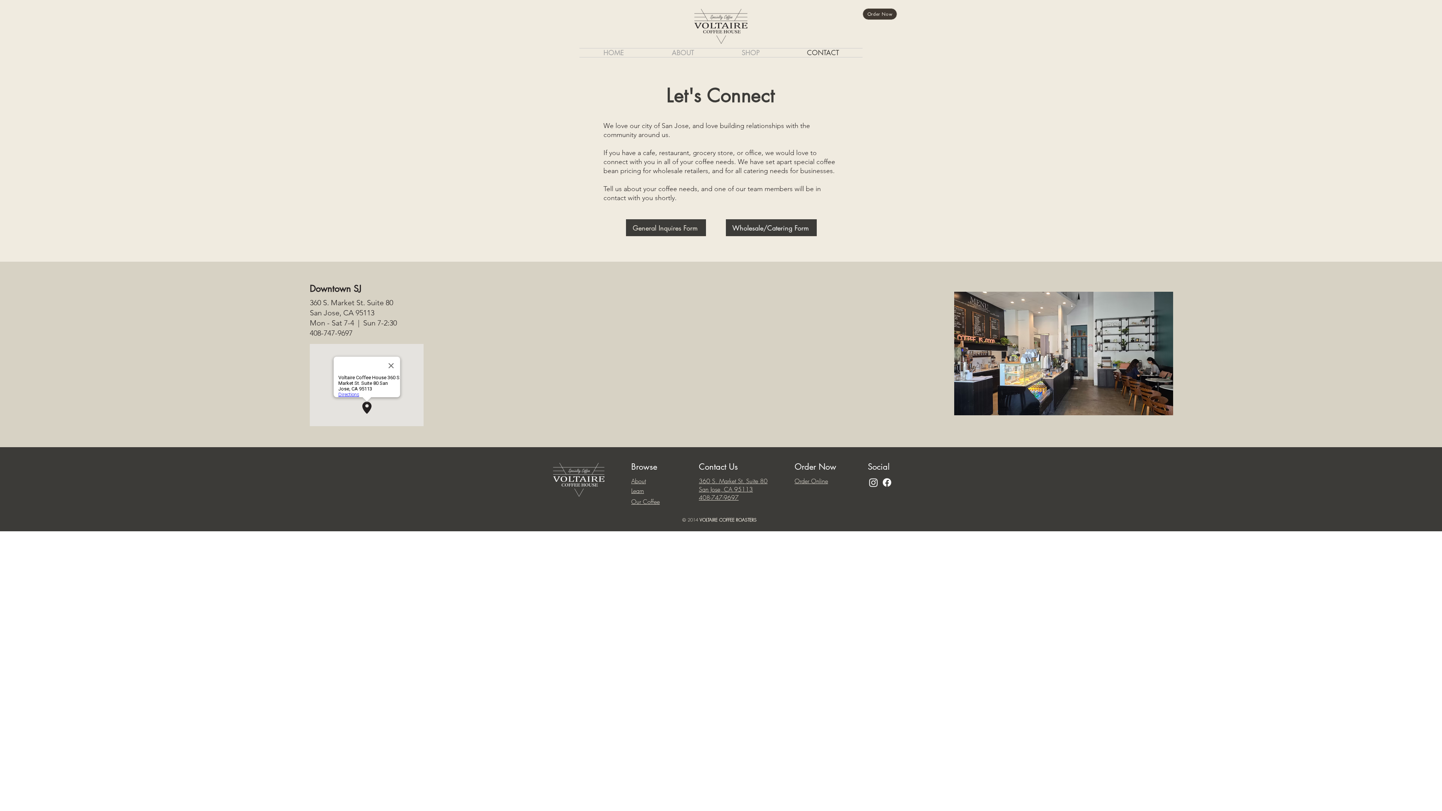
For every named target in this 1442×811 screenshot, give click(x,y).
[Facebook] (887, 482)
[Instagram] (873, 482)
